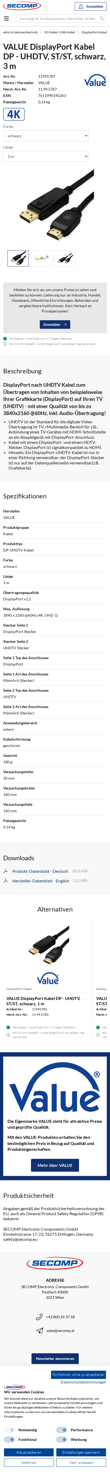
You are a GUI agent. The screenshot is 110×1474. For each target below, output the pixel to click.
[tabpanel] (55, 207)
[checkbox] (9, 1430)
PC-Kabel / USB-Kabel (60, 32)
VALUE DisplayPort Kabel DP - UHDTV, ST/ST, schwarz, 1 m (43, 1001)
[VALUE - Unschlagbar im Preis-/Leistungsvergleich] (55, 1087)
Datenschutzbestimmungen (83, 1382)
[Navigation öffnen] (6, 18)
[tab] (18, 258)
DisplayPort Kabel (94, 32)
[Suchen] (102, 18)
